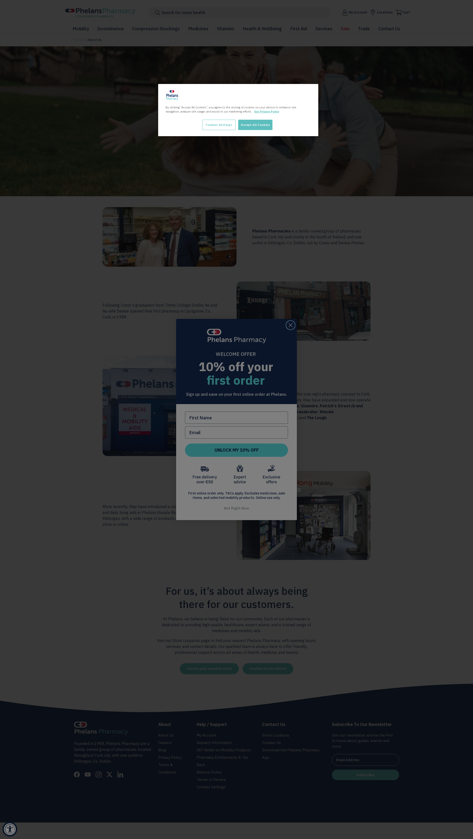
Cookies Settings (219, 125)
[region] (238, 110)
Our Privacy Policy (266, 111)
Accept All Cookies (255, 125)
